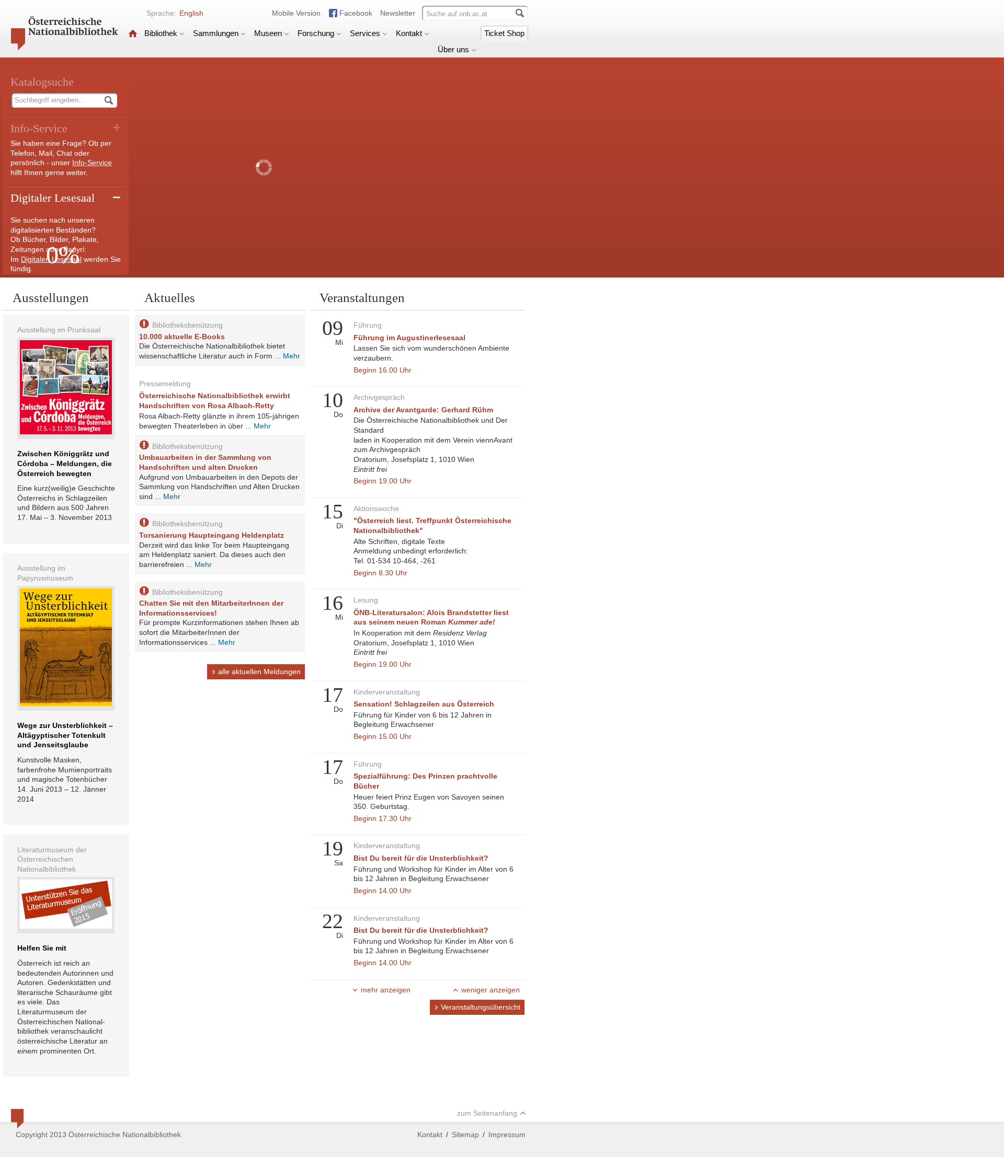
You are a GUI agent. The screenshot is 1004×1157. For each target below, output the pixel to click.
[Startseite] (133, 33)
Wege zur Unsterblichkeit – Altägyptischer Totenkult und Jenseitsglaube (65, 735)
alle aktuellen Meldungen (259, 671)
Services (365, 33)
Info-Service (92, 162)
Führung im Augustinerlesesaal (409, 337)
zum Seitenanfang (487, 1113)
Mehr (291, 356)
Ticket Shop (504, 33)
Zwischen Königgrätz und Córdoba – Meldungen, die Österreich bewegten (64, 463)
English (191, 13)
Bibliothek (160, 33)
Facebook (355, 13)
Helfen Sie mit (41, 948)
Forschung (316, 33)
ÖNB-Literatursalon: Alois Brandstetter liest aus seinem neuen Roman (431, 617)
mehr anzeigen (385, 990)
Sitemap (465, 1134)
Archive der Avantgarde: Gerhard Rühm (423, 410)
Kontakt (409, 33)
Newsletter (397, 13)
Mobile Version (296, 13)
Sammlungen (215, 33)
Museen (268, 33)
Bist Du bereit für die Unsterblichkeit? (420, 858)
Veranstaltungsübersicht (480, 1007)
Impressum (507, 1134)
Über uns (453, 49)
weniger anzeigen (490, 990)
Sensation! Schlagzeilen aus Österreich (423, 704)
